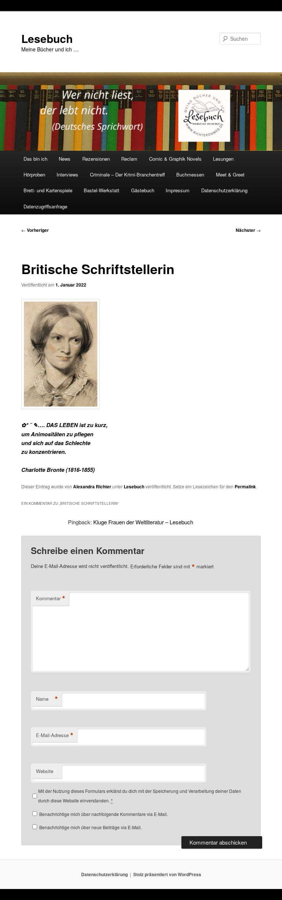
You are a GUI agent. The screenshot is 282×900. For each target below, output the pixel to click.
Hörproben (34, 174)
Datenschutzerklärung (224, 190)
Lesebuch (47, 38)
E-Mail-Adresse (54, 735)
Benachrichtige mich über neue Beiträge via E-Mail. (90, 827)
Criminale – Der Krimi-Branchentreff (127, 174)
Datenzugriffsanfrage (45, 206)
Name (47, 699)
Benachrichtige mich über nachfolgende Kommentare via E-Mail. (103, 814)
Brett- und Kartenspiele (48, 190)
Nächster (248, 230)
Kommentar (50, 598)
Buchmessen (190, 174)
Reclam (129, 158)
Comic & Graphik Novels (175, 158)
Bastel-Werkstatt (101, 190)
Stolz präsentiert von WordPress (167, 874)
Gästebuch (142, 190)
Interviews (67, 174)
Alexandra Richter (92, 486)
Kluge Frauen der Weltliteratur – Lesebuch (143, 522)
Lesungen (223, 158)
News (64, 158)
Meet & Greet (230, 174)
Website (44, 771)
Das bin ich (35, 158)
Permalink (245, 486)
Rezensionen (96, 158)
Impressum (177, 190)
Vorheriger (35, 230)
